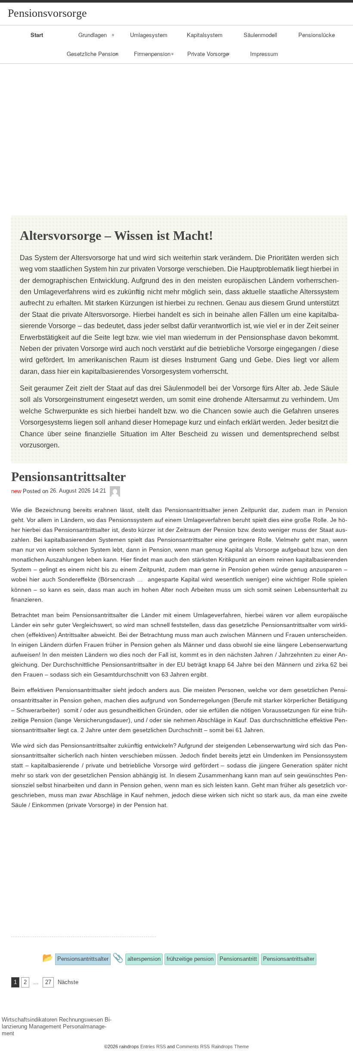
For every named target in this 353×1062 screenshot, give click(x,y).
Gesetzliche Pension (92, 54)
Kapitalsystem (205, 35)
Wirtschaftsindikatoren (29, 1019)
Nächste (68, 982)
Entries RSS (153, 1046)
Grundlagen (92, 35)
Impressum (264, 54)
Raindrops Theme (230, 1046)
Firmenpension (152, 54)
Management (45, 1026)
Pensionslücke (316, 35)
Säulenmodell (260, 35)
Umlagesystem (148, 35)
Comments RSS (193, 1046)
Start (37, 35)
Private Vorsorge (208, 54)
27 (48, 982)
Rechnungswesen (81, 1019)
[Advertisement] (176, 128)
